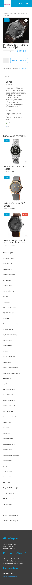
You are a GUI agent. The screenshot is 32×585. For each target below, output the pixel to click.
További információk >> (10, 576)
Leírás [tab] (7, 76)
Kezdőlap (5, 13)
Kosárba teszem (19, 60)
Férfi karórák (12, 13)
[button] (26, 20)
